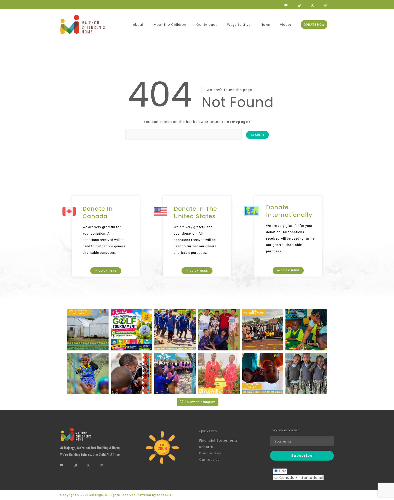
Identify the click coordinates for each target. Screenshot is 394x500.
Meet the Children (170, 24)
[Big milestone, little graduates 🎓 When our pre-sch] (219, 373)
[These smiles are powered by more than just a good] (306, 373)
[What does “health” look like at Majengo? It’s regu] (131, 373)
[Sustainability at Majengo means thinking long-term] (88, 329)
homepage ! (239, 121)
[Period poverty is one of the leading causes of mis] (175, 373)
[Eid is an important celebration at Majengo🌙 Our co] (262, 329)
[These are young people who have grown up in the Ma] (219, 329)
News (265, 24)
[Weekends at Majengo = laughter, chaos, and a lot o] (262, 373)
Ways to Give (239, 24)
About (138, 24)
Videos (286, 24)
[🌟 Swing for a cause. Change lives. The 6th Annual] (131, 329)
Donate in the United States (195, 212)
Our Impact (206, 24)
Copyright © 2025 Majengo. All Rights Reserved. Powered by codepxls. (116, 495)
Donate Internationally (289, 211)
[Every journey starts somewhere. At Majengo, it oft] (306, 329)
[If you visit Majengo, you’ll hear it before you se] (175, 329)
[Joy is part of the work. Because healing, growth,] (88, 373)
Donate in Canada (98, 212)
